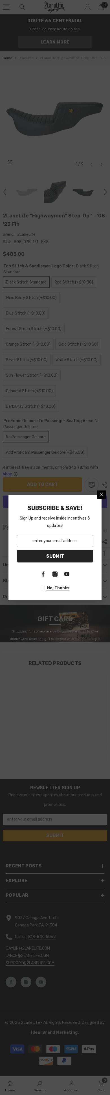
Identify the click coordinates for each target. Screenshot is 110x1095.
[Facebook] (43, 574)
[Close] (101, 494)
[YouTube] (67, 574)
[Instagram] (55, 574)
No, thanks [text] (58, 588)
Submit (55, 556)
